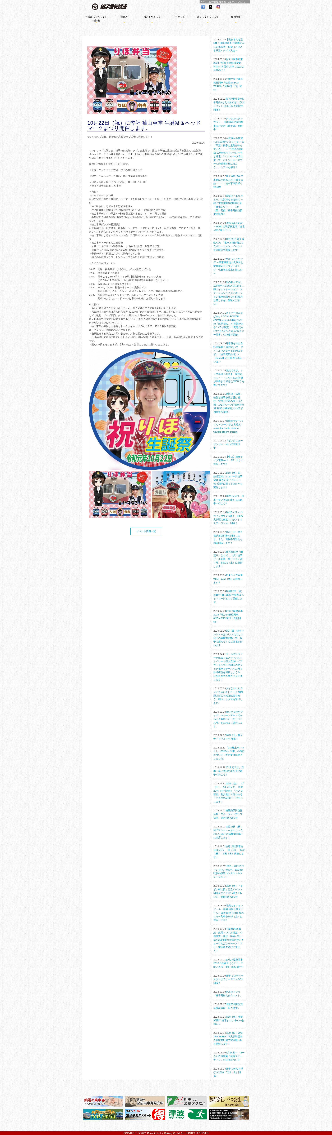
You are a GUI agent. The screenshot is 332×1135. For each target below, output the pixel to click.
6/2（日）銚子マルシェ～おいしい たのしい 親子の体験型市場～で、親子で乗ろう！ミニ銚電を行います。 (228, 638)
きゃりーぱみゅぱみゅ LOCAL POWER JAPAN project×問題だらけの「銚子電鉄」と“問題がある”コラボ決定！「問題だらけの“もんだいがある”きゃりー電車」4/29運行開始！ (228, 323)
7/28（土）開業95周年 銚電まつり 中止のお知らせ (228, 1020)
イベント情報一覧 (146, 531)
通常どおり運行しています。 (232, 2)
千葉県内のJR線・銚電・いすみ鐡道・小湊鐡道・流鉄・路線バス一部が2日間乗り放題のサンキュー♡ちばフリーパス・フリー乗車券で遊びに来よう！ (228, 940)
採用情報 (236, 17)
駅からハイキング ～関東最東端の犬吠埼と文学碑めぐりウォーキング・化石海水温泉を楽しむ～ (228, 266)
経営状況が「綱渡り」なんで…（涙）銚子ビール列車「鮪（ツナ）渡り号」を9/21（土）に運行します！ (228, 559)
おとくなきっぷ (152, 17)
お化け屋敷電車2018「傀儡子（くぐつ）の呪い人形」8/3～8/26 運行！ (228, 963)
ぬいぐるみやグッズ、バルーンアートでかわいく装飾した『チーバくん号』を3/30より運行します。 (228, 719)
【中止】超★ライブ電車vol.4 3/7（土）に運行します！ (228, 460)
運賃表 (124, 17)
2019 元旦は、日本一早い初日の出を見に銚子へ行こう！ (228, 771)
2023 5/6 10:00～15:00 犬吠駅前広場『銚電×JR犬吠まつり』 (229, 226)
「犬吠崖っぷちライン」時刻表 (96, 19)
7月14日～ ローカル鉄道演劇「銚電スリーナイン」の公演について (229, 1056)
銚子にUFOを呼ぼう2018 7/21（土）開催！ (228, 1072)
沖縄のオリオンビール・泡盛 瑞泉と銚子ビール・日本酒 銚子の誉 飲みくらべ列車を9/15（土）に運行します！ (228, 912)
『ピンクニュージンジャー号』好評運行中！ (228, 444)
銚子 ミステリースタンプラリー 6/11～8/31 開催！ (228, 979)
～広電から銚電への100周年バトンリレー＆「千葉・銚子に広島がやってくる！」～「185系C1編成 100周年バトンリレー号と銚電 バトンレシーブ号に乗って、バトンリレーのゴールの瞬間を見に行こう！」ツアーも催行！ (228, 153)
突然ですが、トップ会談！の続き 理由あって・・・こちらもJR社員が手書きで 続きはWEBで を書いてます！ (228, 377)
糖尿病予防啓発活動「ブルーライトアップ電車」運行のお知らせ (227, 814)
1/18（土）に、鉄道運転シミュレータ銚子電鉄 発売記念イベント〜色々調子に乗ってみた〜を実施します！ (228, 480)
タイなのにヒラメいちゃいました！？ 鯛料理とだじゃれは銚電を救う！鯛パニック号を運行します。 (228, 695)
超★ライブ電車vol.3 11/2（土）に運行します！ (228, 579)
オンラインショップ (208, 17)
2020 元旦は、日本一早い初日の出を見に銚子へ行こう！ (228, 500)
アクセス (180, 17)
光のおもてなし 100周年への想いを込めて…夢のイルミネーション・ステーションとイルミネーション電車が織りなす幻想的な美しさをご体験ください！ (228, 293)
